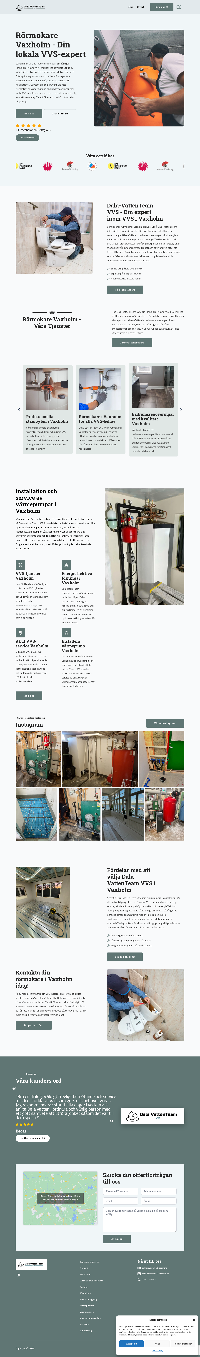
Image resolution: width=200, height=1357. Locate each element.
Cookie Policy (157, 1351)
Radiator (84, 1287)
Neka (157, 1344)
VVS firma (84, 1324)
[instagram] (18, 1275)
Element (84, 1268)
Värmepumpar (87, 1306)
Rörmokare (85, 1293)
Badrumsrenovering (90, 1262)
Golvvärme (85, 1274)
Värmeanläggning (88, 1299)
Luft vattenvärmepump (91, 1281)
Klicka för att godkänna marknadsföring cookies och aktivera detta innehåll (60, 1198)
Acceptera (131, 1344)
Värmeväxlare (87, 1312)
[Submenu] (180, 7)
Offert (140, 6)
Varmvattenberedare (90, 1318)
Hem (130, 6)
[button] (193, 1320)
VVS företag (86, 1331)
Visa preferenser (183, 1344)
